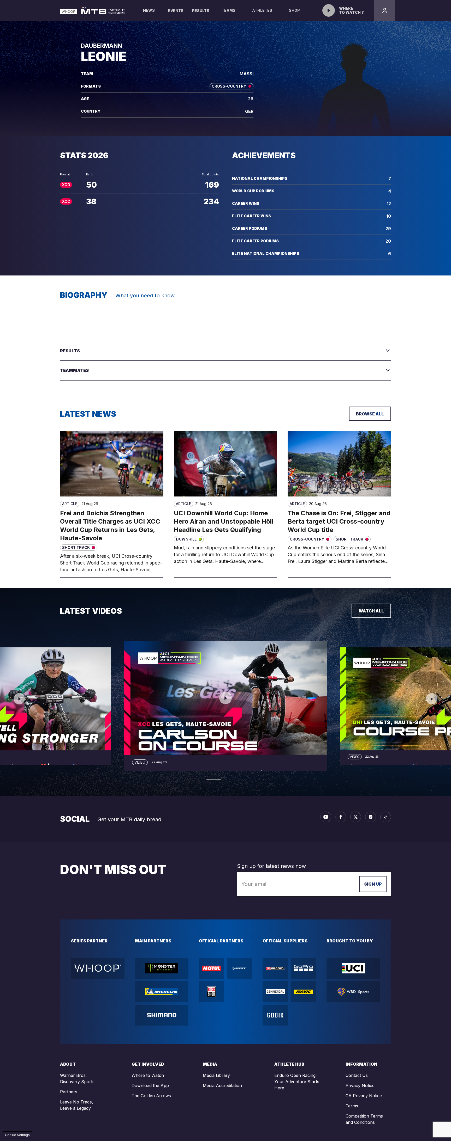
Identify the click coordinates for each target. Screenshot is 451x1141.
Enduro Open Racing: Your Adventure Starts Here (296, 1081)
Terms (352, 1105)
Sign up (373, 884)
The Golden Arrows (151, 1095)
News (149, 10)
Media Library (216, 1075)
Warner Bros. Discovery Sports (77, 1078)
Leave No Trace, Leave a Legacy (76, 1105)
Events (175, 10)
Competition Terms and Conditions (364, 1119)
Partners (68, 1091)
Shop (294, 10)
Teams (228, 10)
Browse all (370, 413)
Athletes (262, 10)
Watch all (371, 611)
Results (200, 10)
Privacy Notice (360, 1085)
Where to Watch (148, 1075)
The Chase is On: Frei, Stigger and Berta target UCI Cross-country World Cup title (339, 521)
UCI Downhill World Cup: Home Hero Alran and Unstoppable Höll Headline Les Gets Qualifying (223, 521)
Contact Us (357, 1075)
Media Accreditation (222, 1085)
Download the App (150, 1085)
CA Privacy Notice (364, 1095)
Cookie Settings (17, 1135)
